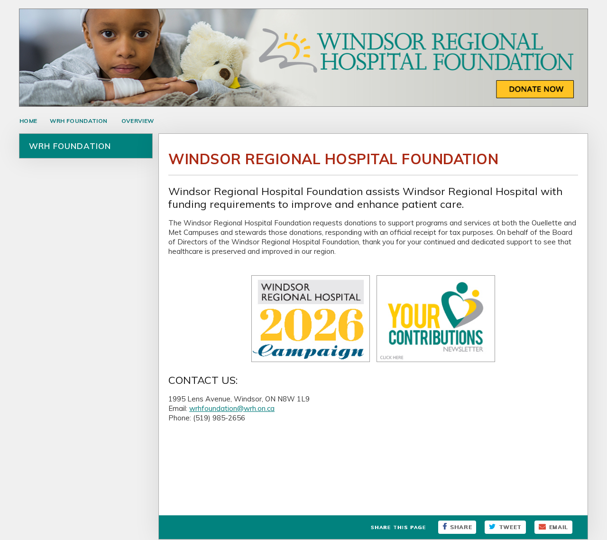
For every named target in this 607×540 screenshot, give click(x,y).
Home (28, 120)
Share (461, 527)
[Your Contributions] (435, 361)
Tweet (510, 527)
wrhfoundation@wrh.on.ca (232, 408)
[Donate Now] (303, 104)
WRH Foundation (78, 120)
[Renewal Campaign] (310, 361)
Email (558, 527)
